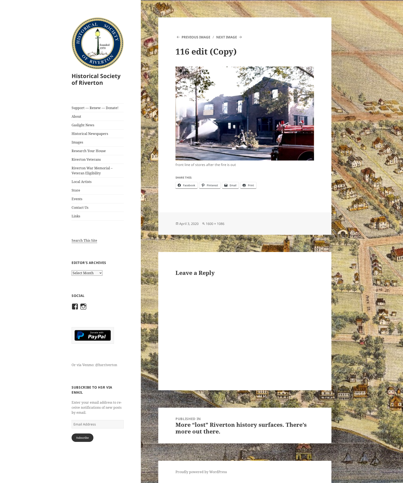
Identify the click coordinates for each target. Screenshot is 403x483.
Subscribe (82, 438)
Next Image (226, 37)
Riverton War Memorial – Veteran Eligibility (92, 170)
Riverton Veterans (86, 159)
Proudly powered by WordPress (201, 472)
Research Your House (89, 151)
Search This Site (84, 240)
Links (76, 216)
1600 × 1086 (215, 223)
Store (76, 190)
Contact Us (80, 207)
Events (77, 199)
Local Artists (82, 181)
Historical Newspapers (90, 133)
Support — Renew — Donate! (95, 108)
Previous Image (196, 37)
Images (77, 142)
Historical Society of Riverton (96, 79)
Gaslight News (83, 125)
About (76, 116)
